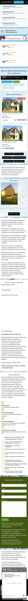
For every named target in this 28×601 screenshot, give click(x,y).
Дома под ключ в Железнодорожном (11, 31)
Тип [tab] (5, 77)
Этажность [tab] (18, 77)
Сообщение (4, 500)
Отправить (5, 519)
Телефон (3, 488)
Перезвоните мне (19, 2)
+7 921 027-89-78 (6, 2)
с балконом (16, 81)
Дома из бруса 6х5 (19, 153)
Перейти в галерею (13, 213)
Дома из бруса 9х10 (7, 157)
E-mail (2, 494)
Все (23, 78)
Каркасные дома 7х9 (19, 161)
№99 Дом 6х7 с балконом (9, 142)
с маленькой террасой (7, 81)
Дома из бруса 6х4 (9, 153)
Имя (2, 483)
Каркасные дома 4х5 (8, 161)
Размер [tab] (10, 77)
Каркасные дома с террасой (19, 157)
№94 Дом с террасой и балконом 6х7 (12, 113)
